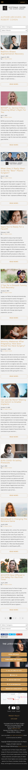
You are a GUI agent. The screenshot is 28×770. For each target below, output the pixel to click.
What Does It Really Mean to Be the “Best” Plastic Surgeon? (13, 171)
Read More (14, 84)
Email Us (14, 675)
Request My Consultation (14, 688)
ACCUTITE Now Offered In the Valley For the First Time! (13, 577)
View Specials (13, 654)
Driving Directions (14, 680)
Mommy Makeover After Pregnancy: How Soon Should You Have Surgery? (13, 344)
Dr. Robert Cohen (7, 59)
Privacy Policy (14, 716)
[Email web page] (6, 637)
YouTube (13, 711)
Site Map (14, 719)
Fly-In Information (15, 684)
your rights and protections (16, 735)
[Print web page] (2, 637)
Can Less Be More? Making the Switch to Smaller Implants (13, 402)
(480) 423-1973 (16, 728)
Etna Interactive (22, 746)
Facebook (9, 711)
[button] (19, 634)
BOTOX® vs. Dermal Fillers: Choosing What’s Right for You (13, 110)
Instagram (18, 711)
